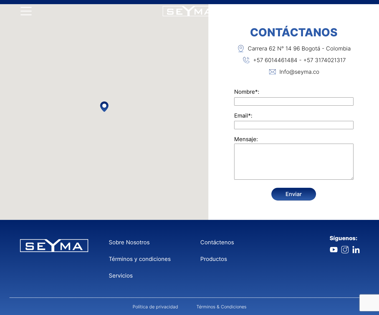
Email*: (243, 115)
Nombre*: (246, 91)
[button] (104, 106)
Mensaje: (246, 139)
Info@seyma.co (299, 71)
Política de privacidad (155, 306)
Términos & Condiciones (221, 306)
